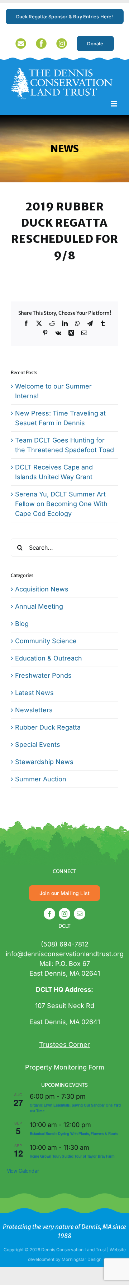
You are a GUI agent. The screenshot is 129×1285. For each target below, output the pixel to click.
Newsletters (34, 710)
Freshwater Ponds (43, 675)
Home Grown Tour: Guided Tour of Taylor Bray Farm (72, 1156)
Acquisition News (41, 589)
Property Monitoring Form (64, 1067)
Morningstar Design (81, 1259)
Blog (22, 623)
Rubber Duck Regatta (48, 727)
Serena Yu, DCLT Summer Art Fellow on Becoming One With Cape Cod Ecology (61, 503)
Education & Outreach (48, 658)
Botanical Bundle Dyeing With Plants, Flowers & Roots (74, 1133)
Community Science (46, 641)
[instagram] (64, 914)
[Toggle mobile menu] (114, 104)
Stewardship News (44, 762)
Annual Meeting (39, 606)
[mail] (79, 914)
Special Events (37, 744)
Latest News (34, 692)
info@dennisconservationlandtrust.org (65, 954)
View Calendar (23, 1170)
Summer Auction (40, 779)
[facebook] (49, 914)
